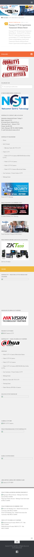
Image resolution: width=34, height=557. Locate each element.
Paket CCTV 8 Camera (10, 165)
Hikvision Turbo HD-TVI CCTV (12, 148)
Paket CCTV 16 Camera (10, 161)
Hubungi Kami (6, 177)
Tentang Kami (6, 383)
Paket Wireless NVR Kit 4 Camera (12, 387)
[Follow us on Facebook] (31, 54)
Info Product (6, 144)
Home (4, 140)
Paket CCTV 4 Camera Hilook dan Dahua (15, 169)
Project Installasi (14, 22)
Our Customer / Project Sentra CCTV (13, 173)
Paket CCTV (6, 152)
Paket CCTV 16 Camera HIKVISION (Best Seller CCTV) (16, 156)
